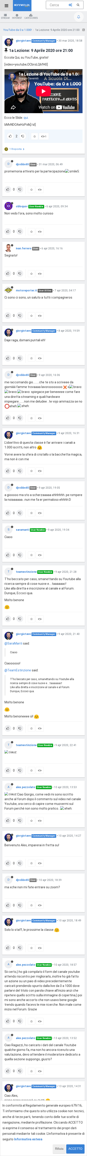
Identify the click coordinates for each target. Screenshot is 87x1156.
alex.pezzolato (25, 787)
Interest (17, 18)
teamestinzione (26, 571)
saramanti (22, 529)
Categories (31, 18)
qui (26, 117)
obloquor (22, 206)
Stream (5, 18)
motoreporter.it (26, 290)
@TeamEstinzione (17, 670)
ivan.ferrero (23, 248)
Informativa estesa (28, 1139)
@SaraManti (13, 643)
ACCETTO (75, 1148)
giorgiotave (23, 40)
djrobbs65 (22, 164)
